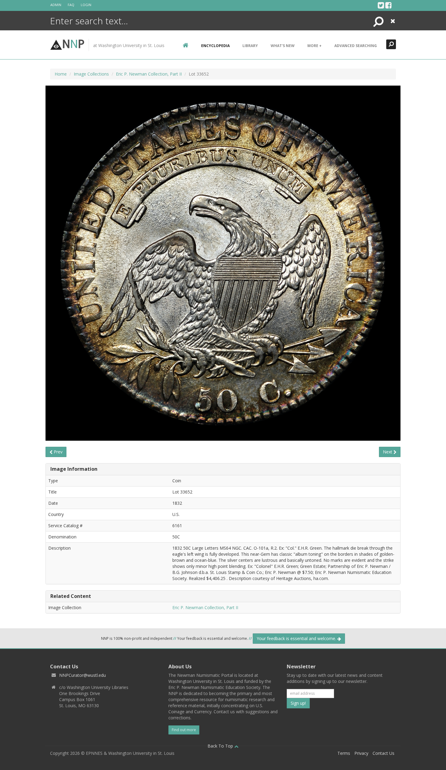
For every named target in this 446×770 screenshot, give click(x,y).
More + (314, 45)
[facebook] (388, 5)
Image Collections (91, 74)
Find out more (184, 729)
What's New (283, 45)
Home (61, 74)
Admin (55, 4)
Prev (57, 452)
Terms (343, 753)
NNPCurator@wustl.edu (82, 675)
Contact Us (383, 753)
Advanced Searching (355, 45)
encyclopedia (215, 45)
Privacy (361, 753)
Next (388, 452)
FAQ (71, 4)
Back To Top (221, 746)
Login (86, 4)
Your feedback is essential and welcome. (297, 638)
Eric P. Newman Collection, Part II (149, 74)
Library (250, 45)
